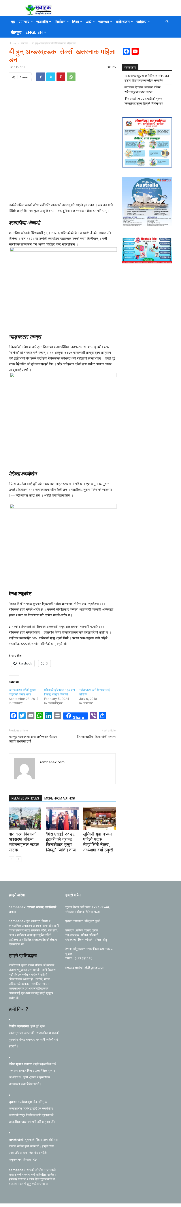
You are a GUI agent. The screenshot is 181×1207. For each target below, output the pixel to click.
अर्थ (88, 21)
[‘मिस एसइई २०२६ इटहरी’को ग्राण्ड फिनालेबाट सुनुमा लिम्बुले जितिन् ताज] (62, 818)
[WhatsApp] (71, 76)
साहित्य (141, 21)
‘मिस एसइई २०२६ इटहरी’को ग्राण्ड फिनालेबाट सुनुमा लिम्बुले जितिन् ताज (143, 101)
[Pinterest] (61, 76)
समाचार (24, 21)
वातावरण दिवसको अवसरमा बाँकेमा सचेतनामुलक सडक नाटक (142, 90)
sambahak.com (52, 762)
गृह (13, 21)
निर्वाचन (60, 21)
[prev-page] (11, 859)
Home (13, 43)
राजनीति (42, 21)
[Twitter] (50, 76)
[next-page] (18, 859)
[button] (167, 22)
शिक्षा (75, 21)
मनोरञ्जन (123, 21)
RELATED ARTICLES (25, 798)
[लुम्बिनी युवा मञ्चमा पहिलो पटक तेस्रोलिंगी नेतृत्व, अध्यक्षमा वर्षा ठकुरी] (99, 818)
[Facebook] (40, 76)
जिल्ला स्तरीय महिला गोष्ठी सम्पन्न (96, 737)
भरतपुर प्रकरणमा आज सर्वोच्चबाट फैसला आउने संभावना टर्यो (33, 739)
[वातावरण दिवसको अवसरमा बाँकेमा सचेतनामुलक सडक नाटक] (25, 818)
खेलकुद (16, 32)
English (34, 32)
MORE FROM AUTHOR (59, 798)
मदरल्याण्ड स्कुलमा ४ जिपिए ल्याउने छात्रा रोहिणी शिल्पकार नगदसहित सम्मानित (146, 78)
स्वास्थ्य (103, 21)
